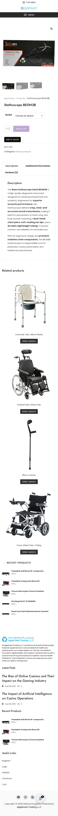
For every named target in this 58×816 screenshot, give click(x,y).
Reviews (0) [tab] (11, 172)
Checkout (7, 778)
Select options (29, 341)
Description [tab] (12, 165)
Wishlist (6, 772)
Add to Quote (12, 139)
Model (8, 114)
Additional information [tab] (37, 165)
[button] (29, 15)
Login (4, 766)
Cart (4, 784)
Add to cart (21, 128)
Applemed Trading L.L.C (29, 807)
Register (6, 760)
